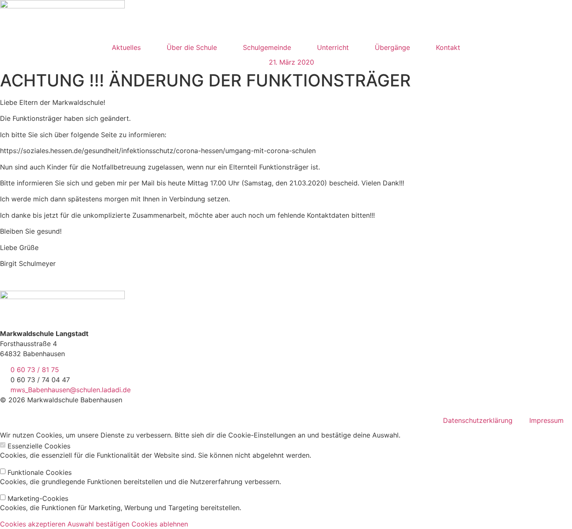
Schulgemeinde (267, 47)
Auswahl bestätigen (98, 524)
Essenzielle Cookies (39, 446)
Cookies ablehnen (159, 524)
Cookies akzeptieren (32, 524)
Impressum (546, 420)
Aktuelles (126, 47)
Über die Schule (192, 47)
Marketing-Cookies (38, 498)
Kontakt (448, 47)
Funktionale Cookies (40, 472)
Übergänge (392, 47)
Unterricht (333, 47)
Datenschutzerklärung (478, 420)
